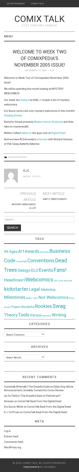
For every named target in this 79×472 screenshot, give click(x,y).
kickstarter (16, 289)
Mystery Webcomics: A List (24, 206)
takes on (27, 132)
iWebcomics (38, 279)
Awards (32, 251)
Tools (23, 315)
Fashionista (32, 467)
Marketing (48, 289)
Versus (36, 315)
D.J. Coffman (11, 412)
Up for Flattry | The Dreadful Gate (23, 395)
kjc (52, 70)
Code (9, 261)
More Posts (32, 176)
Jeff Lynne (58, 281)
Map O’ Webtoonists (55, 199)
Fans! (60, 270)
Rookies (43, 306)
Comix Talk (39, 19)
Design (24, 270)
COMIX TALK (37, 3)
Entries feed (11, 436)
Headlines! (14, 280)
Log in (7, 431)
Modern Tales (32, 298)
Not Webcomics (54, 297)
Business (59, 251)
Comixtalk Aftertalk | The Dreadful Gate (27, 386)
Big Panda (44, 252)
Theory (10, 315)
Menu (8, 36)
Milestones (14, 297)
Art (21, 251)
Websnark (46, 316)
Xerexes (9, 401)
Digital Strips (58, 132)
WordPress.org (12, 447)
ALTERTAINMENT (16, 3)
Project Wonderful (22, 307)
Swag (59, 306)
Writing (59, 315)
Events (46, 270)
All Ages (10, 251)
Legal (35, 289)
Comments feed (13, 441)
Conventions (41, 261)
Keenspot (68, 281)
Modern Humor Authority (48, 121)
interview (42, 139)
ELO (34, 270)
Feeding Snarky (13, 115)
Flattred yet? (53, 395)
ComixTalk (21, 261)
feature (25, 99)
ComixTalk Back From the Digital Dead (39, 401)
